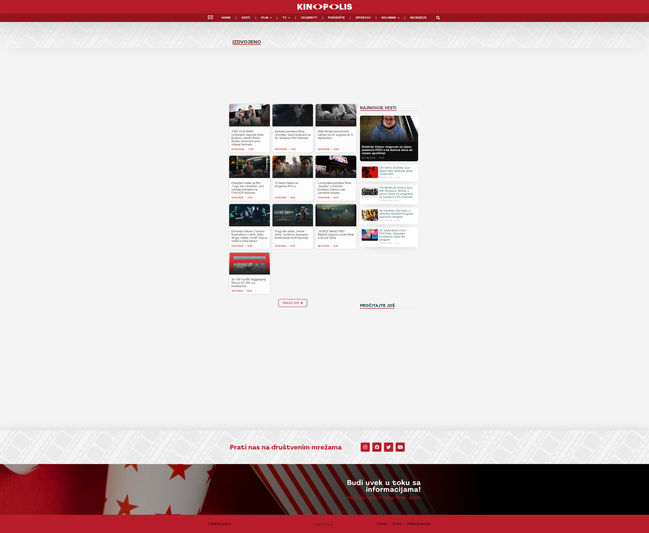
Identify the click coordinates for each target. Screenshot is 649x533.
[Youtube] (400, 447)
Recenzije (418, 17)
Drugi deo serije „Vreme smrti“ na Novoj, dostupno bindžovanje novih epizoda (291, 235)
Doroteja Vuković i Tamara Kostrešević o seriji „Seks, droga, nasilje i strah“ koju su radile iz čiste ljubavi (249, 236)
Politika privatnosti (418, 523)
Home (226, 17)
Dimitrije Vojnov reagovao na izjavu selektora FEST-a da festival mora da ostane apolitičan (387, 150)
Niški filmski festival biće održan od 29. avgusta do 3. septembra (335, 135)
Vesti (245, 17)
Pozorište (336, 17)
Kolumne (388, 17)
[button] (438, 18)
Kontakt (382, 523)
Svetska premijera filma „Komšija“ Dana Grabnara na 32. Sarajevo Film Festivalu (292, 135)
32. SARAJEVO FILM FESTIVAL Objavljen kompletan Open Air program (392, 235)
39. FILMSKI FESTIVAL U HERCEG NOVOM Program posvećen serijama (396, 213)
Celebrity (309, 17)
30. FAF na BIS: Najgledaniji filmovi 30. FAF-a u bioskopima (248, 283)
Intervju (363, 17)
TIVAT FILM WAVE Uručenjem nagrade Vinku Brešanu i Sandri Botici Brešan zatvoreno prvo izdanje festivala (247, 138)
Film (264, 17)
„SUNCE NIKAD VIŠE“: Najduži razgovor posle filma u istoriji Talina (336, 235)
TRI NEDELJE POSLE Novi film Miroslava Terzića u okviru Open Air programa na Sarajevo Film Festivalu (396, 192)
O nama (397, 523)
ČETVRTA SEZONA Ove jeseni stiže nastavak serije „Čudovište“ (396, 170)
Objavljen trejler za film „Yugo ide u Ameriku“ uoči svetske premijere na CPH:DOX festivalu (247, 188)
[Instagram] (365, 447)
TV (284, 17)
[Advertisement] (292, 77)
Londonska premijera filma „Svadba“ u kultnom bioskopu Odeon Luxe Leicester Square (334, 188)
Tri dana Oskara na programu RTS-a (286, 184)
